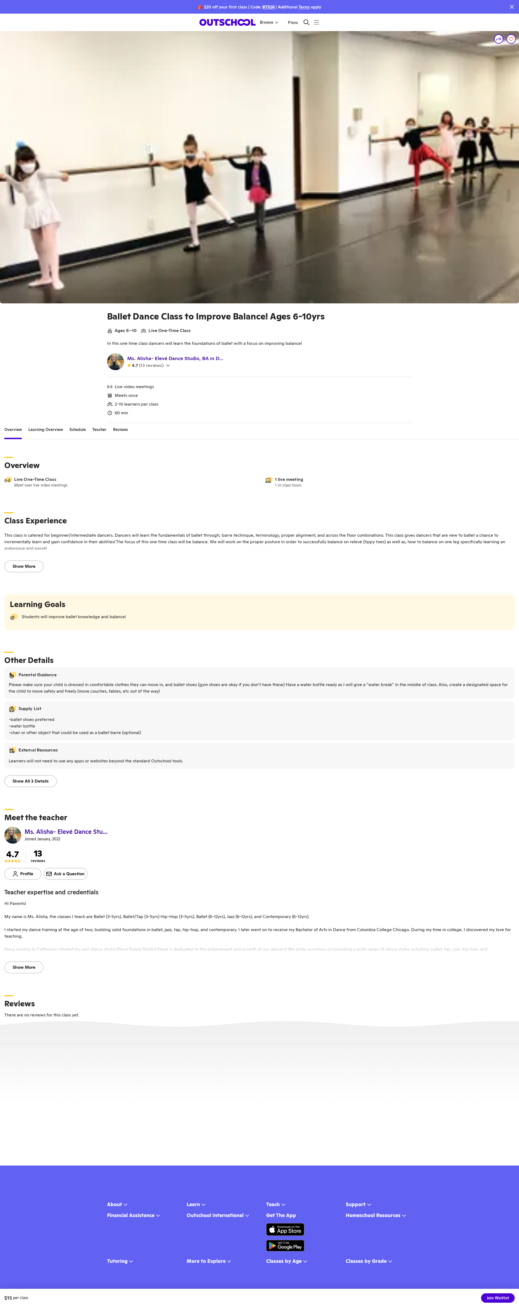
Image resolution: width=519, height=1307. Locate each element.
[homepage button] (227, 22)
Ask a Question (69, 874)
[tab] (13, 429)
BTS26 (268, 7)
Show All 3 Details (31, 781)
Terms (304, 7)
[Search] (306, 22)
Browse (266, 22)
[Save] (511, 39)
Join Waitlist (498, 1298)
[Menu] (316, 22)
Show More (24, 566)
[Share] (498, 39)
